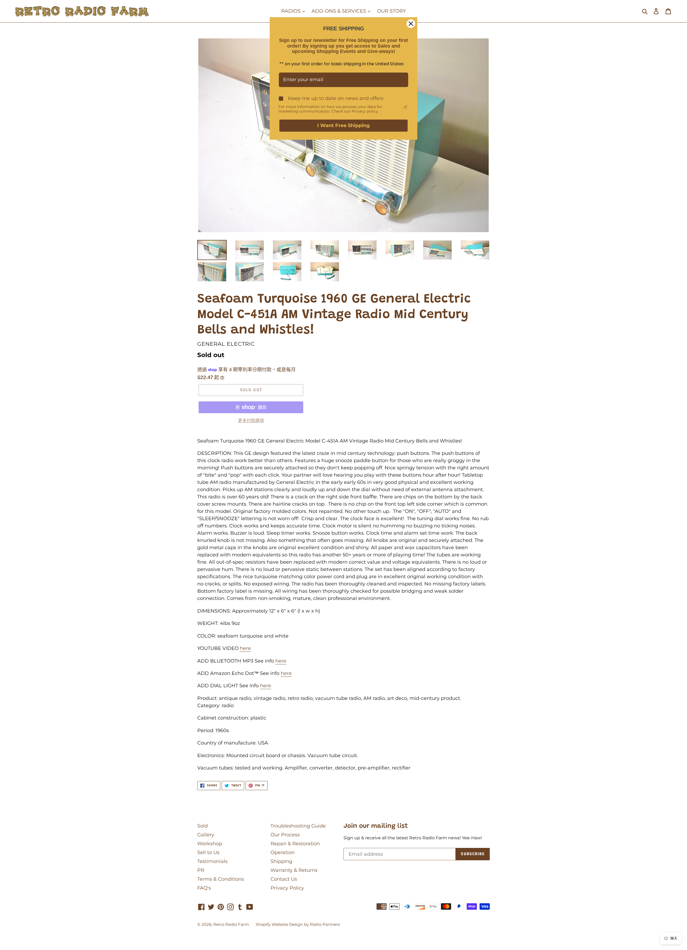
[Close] (410, 23)
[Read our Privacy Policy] (405, 107)
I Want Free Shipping (343, 125)
